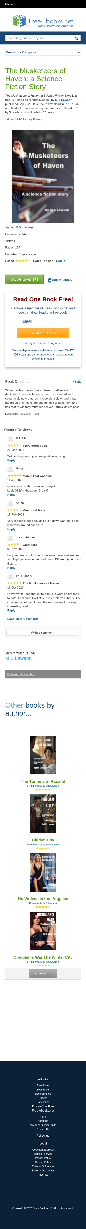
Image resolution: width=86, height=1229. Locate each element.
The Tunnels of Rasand (43, 781)
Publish (43, 1098)
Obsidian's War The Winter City (43, 957)
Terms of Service (43, 1153)
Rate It (60, 260)
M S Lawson (63, 99)
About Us (43, 1120)
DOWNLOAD (21, 279)
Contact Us (43, 1129)
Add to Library (61, 279)
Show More (43, 974)
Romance (34, 903)
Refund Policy (43, 1162)
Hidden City (43, 840)
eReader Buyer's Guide (43, 1125)
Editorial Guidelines (43, 1166)
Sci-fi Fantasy (34, 786)
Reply (11, 460)
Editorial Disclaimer (43, 1170)
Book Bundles (43, 1093)
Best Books (43, 1089)
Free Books (43, 1085)
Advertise (43, 1174)
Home (43, 1116)
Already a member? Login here (43, 343)
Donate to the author (21, 674)
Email (27, 321)
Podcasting (43, 1102)
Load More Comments (23, 618)
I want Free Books (43, 333)
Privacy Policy (43, 1158)
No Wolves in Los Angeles (43, 898)
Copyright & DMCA (43, 1149)
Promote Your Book (43, 1106)
